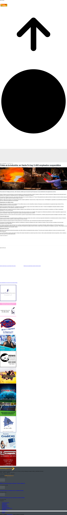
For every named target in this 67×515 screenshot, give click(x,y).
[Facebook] (5, 243)
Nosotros (3, 511)
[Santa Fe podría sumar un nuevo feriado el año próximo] (11, 257)
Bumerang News (9, 514)
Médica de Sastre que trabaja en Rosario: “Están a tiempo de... (12, 483)
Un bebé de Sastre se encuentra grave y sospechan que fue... (12, 490)
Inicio (1, 163)
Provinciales (4, 163)
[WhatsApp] (1, 243)
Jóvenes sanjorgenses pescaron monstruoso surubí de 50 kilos (12, 497)
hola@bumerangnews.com (9, 475)
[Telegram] (12, 243)
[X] (8, 243)
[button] (66, 163)
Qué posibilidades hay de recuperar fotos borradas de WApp (8, 282)
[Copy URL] (19, 243)
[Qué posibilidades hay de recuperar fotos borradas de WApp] (11, 274)
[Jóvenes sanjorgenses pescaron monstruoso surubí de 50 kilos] (2, 495)
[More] (22, 242)
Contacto (3, 512)
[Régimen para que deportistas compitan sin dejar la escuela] (35, 257)
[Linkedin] (15, 243)
